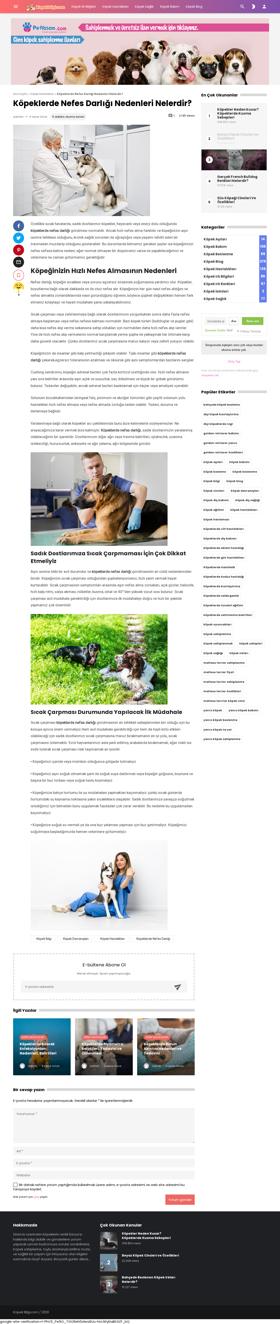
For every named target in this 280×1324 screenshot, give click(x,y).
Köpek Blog (194, 6)
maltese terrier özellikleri (222, 691)
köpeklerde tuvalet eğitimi (223, 605)
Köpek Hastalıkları (115, 6)
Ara (233, 321)
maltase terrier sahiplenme (224, 663)
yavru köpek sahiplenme (221, 739)
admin (18, 117)
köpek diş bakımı (216, 500)
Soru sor (252, 321)
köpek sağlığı (213, 653)
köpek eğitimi (213, 510)
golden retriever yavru (220, 443)
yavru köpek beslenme (220, 720)
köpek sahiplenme (217, 634)
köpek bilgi (44, 939)
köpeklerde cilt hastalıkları (223, 529)
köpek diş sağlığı (247, 500)
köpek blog (234, 481)
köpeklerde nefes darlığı (153, 939)
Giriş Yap (234, 361)
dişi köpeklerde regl (218, 424)
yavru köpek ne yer (217, 729)
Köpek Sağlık (144, 6)
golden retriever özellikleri (223, 452)
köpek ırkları (238, 653)
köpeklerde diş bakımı (219, 538)
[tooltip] (18, 225)
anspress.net (210, 375)
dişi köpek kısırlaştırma (220, 414)
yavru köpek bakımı (243, 710)
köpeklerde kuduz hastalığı (223, 577)
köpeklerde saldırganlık (221, 596)
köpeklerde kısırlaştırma (221, 586)
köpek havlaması (216, 519)
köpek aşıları (213, 462)
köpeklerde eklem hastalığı (223, 548)
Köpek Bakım (169, 6)
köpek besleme (214, 472)
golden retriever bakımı (221, 433)
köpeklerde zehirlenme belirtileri (227, 615)
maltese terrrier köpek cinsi (224, 701)
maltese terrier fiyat (218, 672)
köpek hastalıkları (112, 939)
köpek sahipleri (250, 643)
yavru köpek (212, 710)
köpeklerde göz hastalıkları (223, 557)
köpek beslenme (245, 472)
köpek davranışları (76, 939)
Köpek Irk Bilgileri (84, 6)
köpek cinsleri (213, 491)
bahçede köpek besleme (221, 404)
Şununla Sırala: (219, 330)
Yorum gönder (180, 1199)
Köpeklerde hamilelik (219, 567)
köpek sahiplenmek (218, 643)
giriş (36, 1197)
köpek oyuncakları (217, 624)
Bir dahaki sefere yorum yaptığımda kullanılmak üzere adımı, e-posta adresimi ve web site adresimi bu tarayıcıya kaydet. (99, 1186)
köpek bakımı (239, 462)
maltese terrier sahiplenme (223, 682)
